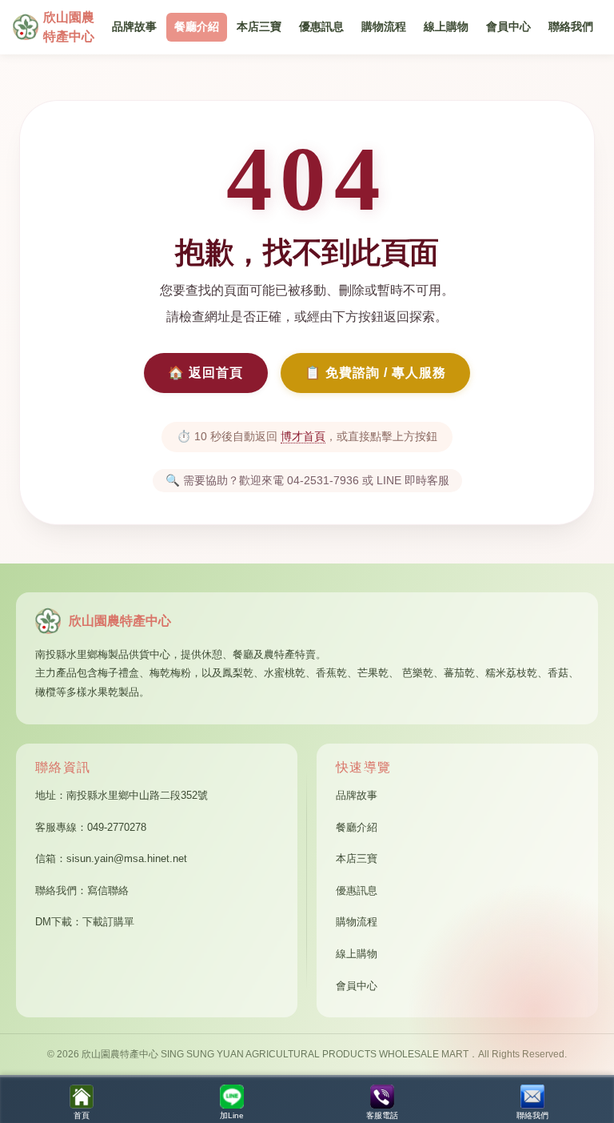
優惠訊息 (321, 27)
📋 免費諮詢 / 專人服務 (375, 372)
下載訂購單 (108, 922)
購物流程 (383, 27)
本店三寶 (259, 27)
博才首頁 (303, 436)
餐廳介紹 (196, 27)
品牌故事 (134, 27)
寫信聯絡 (108, 890)
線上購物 (446, 27)
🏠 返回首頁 (205, 372)
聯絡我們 (570, 27)
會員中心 (508, 27)
